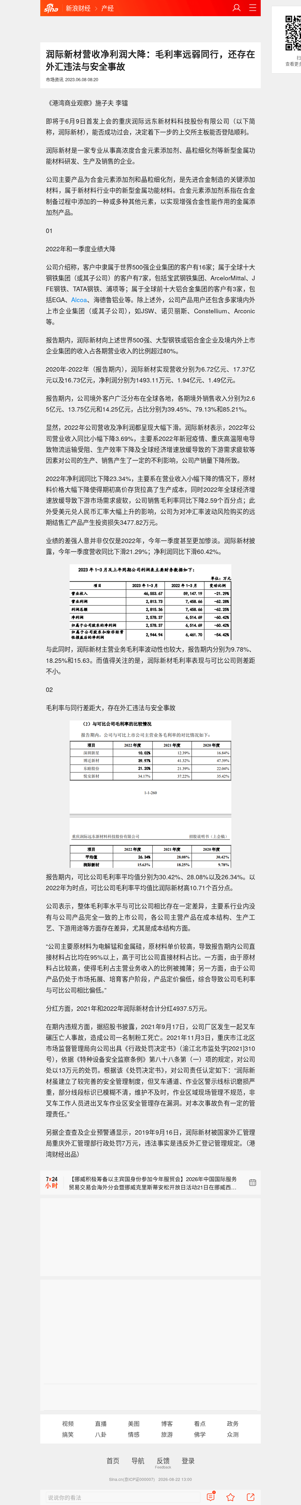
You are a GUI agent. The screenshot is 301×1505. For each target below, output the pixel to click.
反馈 (163, 1460)
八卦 (101, 1434)
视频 (68, 1423)
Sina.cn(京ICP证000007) (132, 1479)
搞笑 (68, 1434)
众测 (233, 1434)
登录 (188, 1460)
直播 (101, 1423)
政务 (233, 1423)
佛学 (200, 1434)
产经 (107, 8)
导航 (137, 1460)
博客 (167, 1423)
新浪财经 (78, 8)
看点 (200, 1423)
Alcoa (79, 299)
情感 (134, 1434)
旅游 (167, 1434)
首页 (112, 1460)
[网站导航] (252, 8)
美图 (134, 1423)
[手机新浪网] (51, 8)
